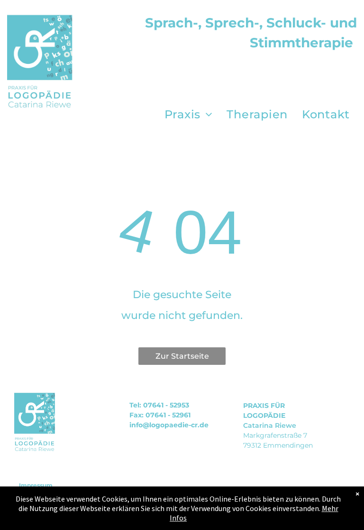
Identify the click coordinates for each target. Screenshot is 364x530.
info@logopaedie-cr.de (169, 425)
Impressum (36, 485)
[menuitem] (188, 114)
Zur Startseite (182, 356)
